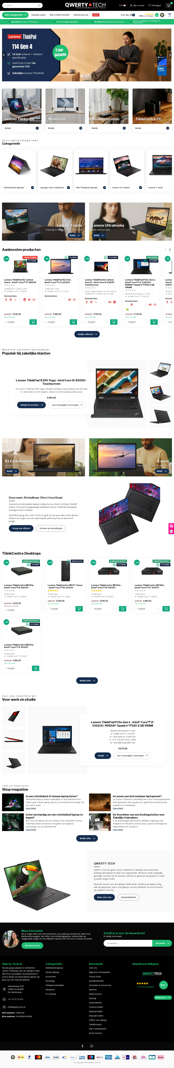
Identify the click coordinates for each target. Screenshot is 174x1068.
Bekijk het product (30, 405)
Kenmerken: (10, 296)
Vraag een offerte (21, 528)
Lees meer (31, 808)
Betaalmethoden (96, 981)
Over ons (93, 968)
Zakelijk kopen (38, 14)
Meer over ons (104, 897)
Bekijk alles (85, 680)
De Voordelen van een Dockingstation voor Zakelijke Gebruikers (138, 816)
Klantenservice (81, 14)
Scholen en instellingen (51, 528)
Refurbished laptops (54, 968)
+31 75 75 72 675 (15, 999)
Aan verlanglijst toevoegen (65, 405)
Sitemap (92, 998)
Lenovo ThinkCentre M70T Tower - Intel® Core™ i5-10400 (65, 586)
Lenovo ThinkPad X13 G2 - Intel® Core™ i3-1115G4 (58, 281)
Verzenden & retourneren (100, 985)
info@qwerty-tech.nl (16, 1007)
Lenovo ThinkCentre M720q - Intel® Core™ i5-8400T (19, 586)
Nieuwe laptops (52, 972)
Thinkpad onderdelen (55, 985)
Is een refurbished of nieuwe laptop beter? (51, 796)
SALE (95, 14)
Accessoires (51, 976)
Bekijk (101, 755)
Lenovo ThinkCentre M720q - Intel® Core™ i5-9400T (106, 586)
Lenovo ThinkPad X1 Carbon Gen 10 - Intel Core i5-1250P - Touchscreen (100, 282)
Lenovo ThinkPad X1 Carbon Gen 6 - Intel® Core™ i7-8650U (20, 281)
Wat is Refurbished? (60, 14)
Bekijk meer (161, 997)
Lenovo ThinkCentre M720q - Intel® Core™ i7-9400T (150, 586)
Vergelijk (11, 322)
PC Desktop (51, 994)
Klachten (93, 989)
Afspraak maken (96, 1015)
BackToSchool (95, 1033)
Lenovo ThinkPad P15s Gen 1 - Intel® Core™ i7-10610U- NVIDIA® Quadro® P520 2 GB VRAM (140, 284)
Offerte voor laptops (98, 1020)
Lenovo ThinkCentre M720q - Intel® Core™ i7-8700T (19, 646)
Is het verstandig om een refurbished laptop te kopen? (54, 816)
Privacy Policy (95, 976)
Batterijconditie (95, 1011)
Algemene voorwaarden (99, 972)
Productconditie (96, 1007)
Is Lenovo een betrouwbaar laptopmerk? (137, 796)
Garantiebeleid (128, 897)
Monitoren (50, 989)
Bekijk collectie (85, 334)
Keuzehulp (50, 981)
